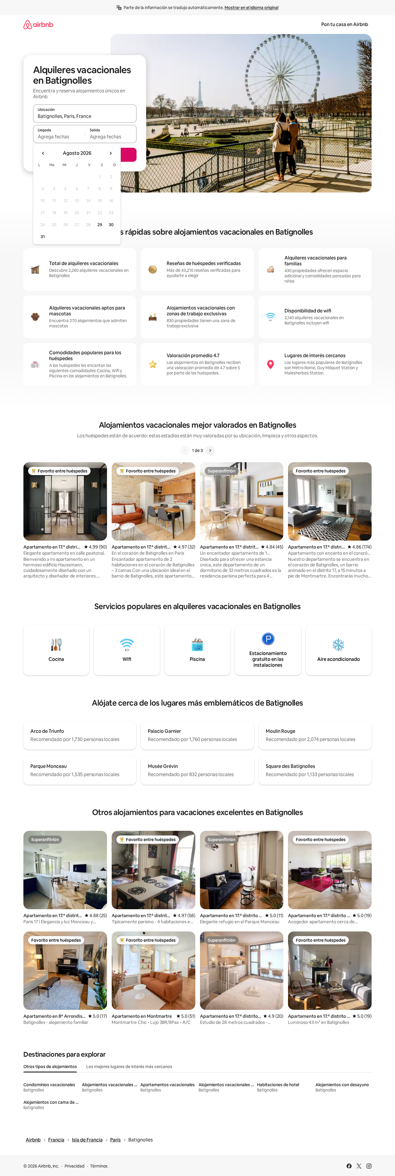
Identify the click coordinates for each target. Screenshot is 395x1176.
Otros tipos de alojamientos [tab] (50, 1066)
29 (99, 224)
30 (111, 224)
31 (43, 236)
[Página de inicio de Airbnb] (38, 24)
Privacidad (74, 1166)
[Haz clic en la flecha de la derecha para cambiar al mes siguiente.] (110, 153)
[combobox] (85, 116)
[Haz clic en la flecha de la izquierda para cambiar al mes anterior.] (43, 153)
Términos (99, 1166)
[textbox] (59, 136)
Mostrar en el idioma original (251, 7)
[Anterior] (185, 450)
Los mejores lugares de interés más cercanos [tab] (129, 1066)
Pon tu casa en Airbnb (344, 24)
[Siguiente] (210, 450)
